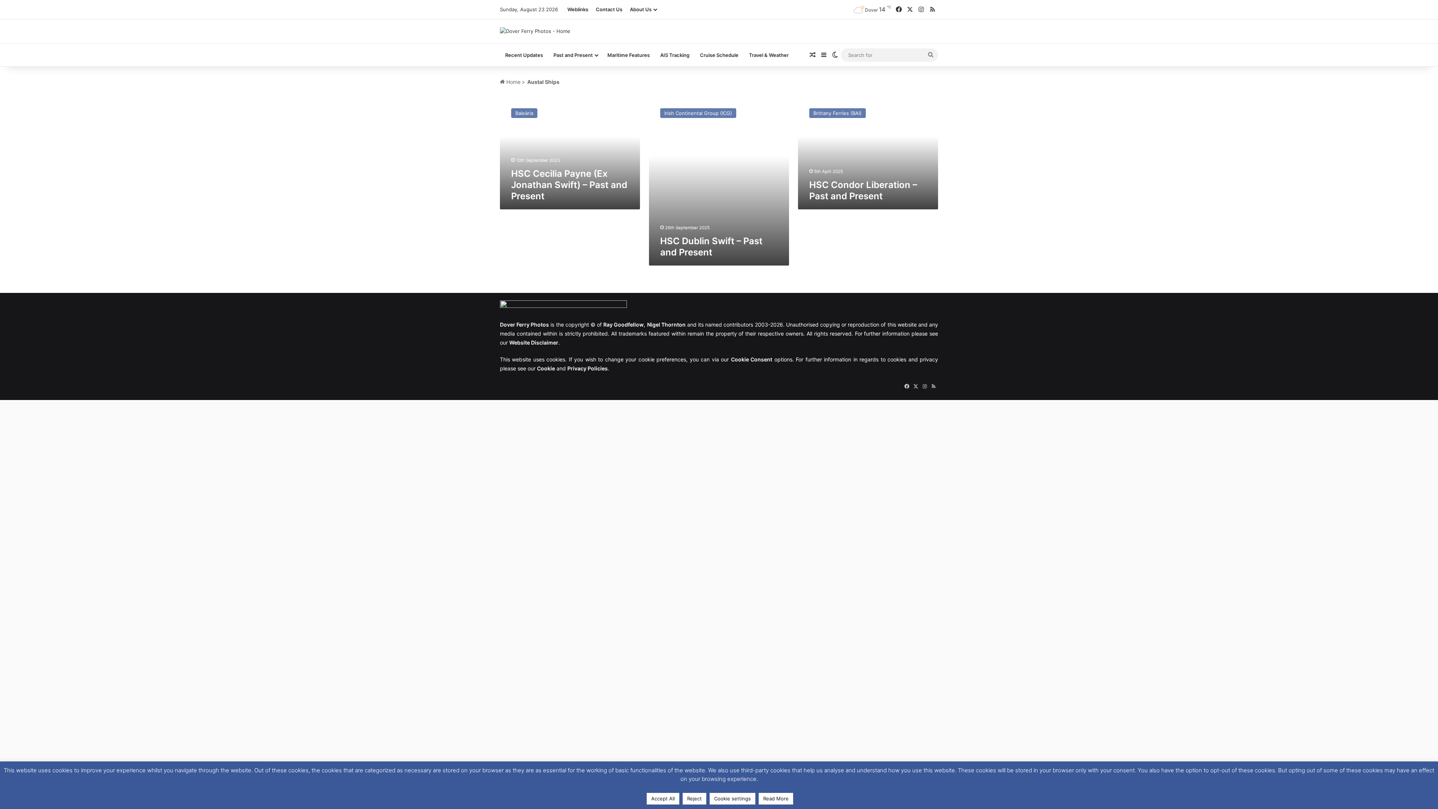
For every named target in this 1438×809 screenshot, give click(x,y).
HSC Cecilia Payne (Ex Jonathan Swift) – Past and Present (569, 185)
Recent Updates (524, 55)
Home (513, 82)
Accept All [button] (663, 799)
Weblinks (577, 9)
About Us (641, 9)
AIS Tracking (674, 55)
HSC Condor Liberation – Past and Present (863, 190)
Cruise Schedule (719, 55)
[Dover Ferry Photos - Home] (535, 31)
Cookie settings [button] (732, 799)
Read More (776, 799)
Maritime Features (628, 55)
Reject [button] (694, 799)
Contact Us (609, 9)
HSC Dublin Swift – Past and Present (711, 247)
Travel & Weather (769, 55)
